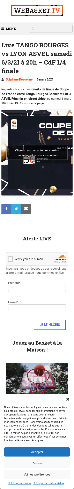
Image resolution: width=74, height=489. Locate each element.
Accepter (37, 452)
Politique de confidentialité (49, 483)
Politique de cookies (19, 483)
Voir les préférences (37, 474)
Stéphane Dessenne (19, 79)
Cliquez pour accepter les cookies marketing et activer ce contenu (37, 153)
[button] (68, 399)
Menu (11, 29)
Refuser (37, 463)
